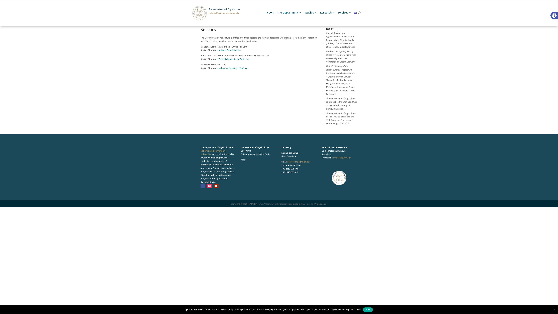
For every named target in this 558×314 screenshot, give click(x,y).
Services (343, 12)
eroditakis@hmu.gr (342, 157)
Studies (309, 12)
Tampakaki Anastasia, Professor (234, 59)
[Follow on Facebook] (203, 186)
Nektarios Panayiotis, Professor (234, 68)
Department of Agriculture (224, 9)
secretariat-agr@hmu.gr (298, 161)
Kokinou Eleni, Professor (230, 50)
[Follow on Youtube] (216, 186)
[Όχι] (554, 309)
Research (326, 12)
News (270, 12)
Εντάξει (368, 309)
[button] (554, 15)
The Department (287, 12)
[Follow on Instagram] (209, 186)
